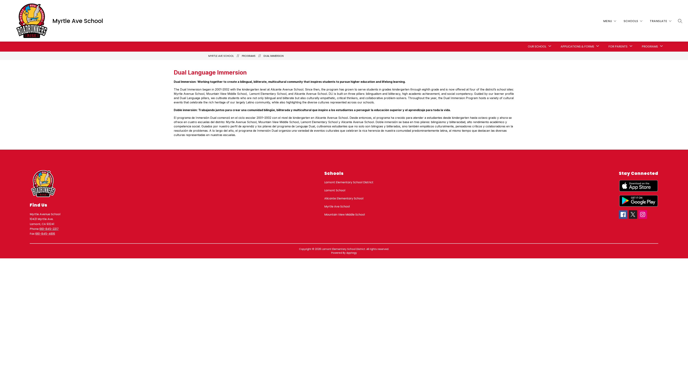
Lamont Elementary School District (348, 182)
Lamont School (334, 190)
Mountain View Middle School (344, 214)
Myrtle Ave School (221, 56)
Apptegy (351, 253)
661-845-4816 (45, 234)
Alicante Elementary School (343, 198)
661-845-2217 (49, 229)
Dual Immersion (274, 56)
